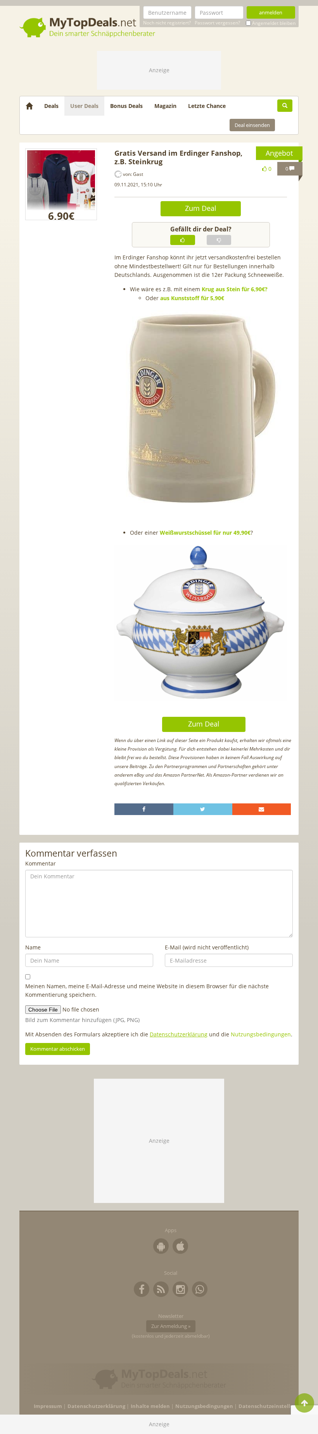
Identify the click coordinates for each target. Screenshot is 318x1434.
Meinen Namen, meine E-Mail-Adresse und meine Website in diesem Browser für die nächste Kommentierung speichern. (147, 990)
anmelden (270, 12)
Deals (51, 106)
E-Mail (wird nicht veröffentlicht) (207, 947)
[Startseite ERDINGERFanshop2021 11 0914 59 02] (61, 184)
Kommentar (40, 863)
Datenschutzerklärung (178, 1034)
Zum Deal (200, 208)
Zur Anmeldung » (170, 1326)
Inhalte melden (150, 1406)
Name (33, 947)
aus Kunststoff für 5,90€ (192, 298)
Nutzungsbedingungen (261, 1034)
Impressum (48, 1406)
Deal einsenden (252, 125)
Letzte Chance (207, 106)
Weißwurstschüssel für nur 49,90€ (205, 532)
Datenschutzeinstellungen (272, 1406)
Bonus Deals (126, 106)
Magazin (165, 106)
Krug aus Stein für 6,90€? (235, 289)
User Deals (84, 106)
